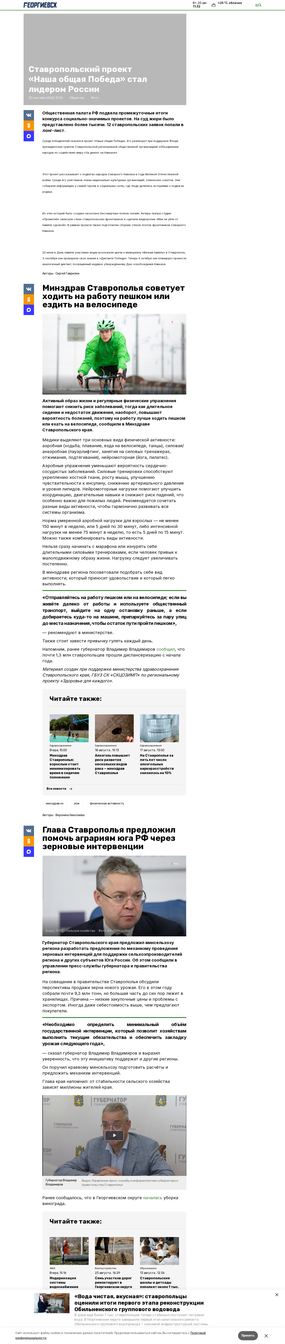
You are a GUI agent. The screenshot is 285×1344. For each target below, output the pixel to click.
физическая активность (107, 803)
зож (76, 803)
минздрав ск (54, 803)
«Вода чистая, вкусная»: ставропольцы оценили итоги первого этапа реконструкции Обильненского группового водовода (139, 1303)
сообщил (165, 649)
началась (153, 1197)
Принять (248, 1335)
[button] (51, 1303)
